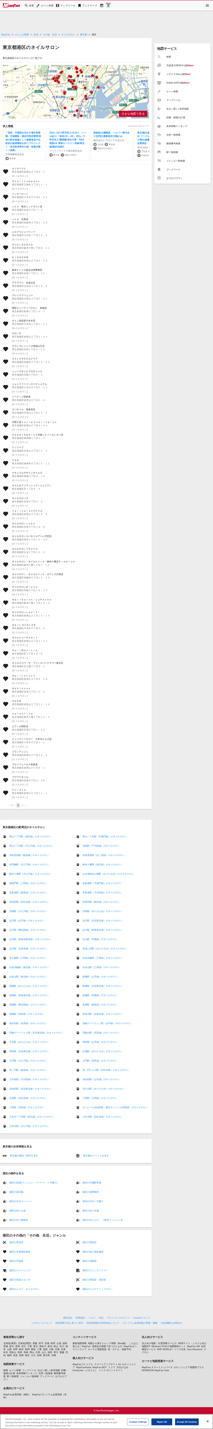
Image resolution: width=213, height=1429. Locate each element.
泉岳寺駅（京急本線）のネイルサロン (102, 1014)
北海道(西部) (24, 1343)
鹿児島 (46, 1355)
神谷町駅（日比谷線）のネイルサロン (29, 902)
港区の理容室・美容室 (94, 1279)
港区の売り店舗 (91, 1210)
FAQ (101, 1317)
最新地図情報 (80, 1343)
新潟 (50, 1346)
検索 (5, 1370)
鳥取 (20, 1352)
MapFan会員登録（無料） (17, 1394)
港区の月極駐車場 (92, 1182)
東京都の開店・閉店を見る (23, 1155)
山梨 (9, 1349)
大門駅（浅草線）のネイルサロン (100, 1060)
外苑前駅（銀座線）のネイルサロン (101, 902)
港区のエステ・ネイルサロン (24, 1289)
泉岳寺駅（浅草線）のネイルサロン (28, 1023)
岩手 (41, 1343)
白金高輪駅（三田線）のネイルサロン (102, 958)
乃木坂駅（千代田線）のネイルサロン (29, 1079)
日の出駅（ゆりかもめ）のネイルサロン (103, 1088)
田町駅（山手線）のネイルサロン (100, 1042)
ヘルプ (91, 1317)
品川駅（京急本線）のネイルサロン (28, 948)
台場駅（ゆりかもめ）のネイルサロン (102, 1051)
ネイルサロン (68, 34)
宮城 (47, 1343)
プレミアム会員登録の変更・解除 (140, 1323)
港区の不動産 (16, 1261)
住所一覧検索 (46, 1373)
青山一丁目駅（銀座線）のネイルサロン (30, 836)
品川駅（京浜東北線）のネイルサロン (102, 920)
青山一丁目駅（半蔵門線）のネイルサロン (105, 836)
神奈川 (42, 1346)
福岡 (9, 1355)
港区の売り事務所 (18, 1219)
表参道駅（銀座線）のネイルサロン (28, 892)
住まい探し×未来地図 (49, 1370)
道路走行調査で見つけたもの (107, 1346)
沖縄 (53, 1355)
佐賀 (15, 1355)
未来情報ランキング (26, 1373)
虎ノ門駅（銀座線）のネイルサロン (28, 1070)
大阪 (51, 1349)
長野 (15, 1349)
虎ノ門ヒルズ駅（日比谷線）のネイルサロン (106, 1070)
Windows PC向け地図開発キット (168, 1346)
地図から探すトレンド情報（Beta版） (108, 1343)
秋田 (53, 1343)
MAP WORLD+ (165, 1349)
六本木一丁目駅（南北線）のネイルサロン (31, 1116)
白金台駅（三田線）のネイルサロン (101, 967)
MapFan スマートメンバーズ (157, 1367)
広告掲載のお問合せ (171, 1323)
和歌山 (12, 1352)
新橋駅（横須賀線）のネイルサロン (28, 1004)
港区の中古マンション (21, 1201)
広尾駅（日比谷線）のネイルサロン (28, 1098)
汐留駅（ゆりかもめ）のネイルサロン (102, 911)
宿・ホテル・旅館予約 (119, 1349)
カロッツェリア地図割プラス (189, 1367)
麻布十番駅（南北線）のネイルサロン (102, 864)
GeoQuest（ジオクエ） (85, 1370)
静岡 (27, 1349)
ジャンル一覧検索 (29, 1376)
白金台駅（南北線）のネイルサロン (28, 976)
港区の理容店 (90, 1242)
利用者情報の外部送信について (103, 1323)
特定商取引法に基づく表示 (69, 1323)
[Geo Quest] (108, 5)
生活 (35, 34)
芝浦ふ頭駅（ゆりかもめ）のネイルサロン (105, 948)
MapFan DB (193, 1346)
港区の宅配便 (90, 1261)
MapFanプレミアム (83, 1364)
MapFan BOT (100, 1367)
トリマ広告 (180, 1349)
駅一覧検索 (13, 1376)
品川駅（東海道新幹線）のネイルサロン (30, 939)
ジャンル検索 (22, 34)
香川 (56, 1352)
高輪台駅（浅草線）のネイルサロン (101, 1032)
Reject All (162, 1421)
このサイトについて (41, 1323)
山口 (44, 1352)
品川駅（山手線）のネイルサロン (26, 920)
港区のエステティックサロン (98, 1289)
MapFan (5, 34)
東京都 (83, 34)
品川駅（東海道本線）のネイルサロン (102, 930)
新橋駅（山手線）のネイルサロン (100, 976)
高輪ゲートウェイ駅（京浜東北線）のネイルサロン (36, 1032)
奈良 (5, 1352)
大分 (33, 1355)
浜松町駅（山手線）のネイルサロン (101, 1079)
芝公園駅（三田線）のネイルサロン (28, 958)
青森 (35, 1343)
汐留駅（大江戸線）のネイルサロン (28, 911)
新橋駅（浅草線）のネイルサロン (26, 1014)
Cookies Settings (138, 1421)
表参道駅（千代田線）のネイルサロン (102, 892)
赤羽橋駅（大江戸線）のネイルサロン (29, 864)
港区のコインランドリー (95, 1270)
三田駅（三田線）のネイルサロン (100, 1098)
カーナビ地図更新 (97, 1349)
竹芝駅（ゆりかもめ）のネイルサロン (29, 1042)
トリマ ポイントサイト (111, 1370)
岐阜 (21, 1349)
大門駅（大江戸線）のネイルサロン (28, 1060)
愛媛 (62, 1352)
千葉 (29, 1346)
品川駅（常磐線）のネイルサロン (100, 939)
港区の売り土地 (17, 1210)
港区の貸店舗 (16, 1191)
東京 (35, 1346)
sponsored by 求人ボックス (138, 126)
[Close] (207, 1421)
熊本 (27, 1355)
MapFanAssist (83, 1367)
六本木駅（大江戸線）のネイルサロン (29, 1126)
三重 (39, 1349)
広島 (38, 1352)
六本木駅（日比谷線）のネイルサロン (102, 1116)
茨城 (5, 1346)
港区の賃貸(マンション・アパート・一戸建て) (33, 1182)
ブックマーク (47, 1376)
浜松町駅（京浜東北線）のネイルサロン (30, 1088)
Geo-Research (195, 1349)
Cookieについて (141, 1317)
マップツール (29, 1370)
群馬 (17, 1346)
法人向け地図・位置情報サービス (159, 1343)
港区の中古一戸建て (93, 1201)
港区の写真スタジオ (19, 1279)
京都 (57, 1349)
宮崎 (39, 1355)
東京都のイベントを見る (96, 1155)
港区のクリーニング (19, 1270)
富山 (56, 1346)
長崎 (21, 1355)
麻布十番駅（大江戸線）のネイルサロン (30, 873)
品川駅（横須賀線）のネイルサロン (28, 930)
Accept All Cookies (187, 1421)
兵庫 (63, 1349)
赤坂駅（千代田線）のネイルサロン (101, 845)
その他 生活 (50, 34)
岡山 (32, 1352)
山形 (59, 1343)
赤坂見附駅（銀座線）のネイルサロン (29, 855)
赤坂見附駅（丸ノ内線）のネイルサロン (103, 855)
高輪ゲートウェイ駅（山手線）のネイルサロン (107, 1023)
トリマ (111, 1367)
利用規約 (80, 1317)
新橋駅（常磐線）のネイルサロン (100, 995)
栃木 (11, 1346)
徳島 (50, 1352)
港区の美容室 (16, 1242)
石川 (62, 1346)
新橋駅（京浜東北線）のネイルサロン (102, 986)
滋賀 (45, 1349)
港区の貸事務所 (91, 1191)
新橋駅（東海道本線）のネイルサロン (29, 995)
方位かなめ (122, 1367)
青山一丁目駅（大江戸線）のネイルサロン (31, 845)
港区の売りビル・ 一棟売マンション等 (103, 1219)
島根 (26, 1352)
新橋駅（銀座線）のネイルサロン (100, 1004)
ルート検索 (15, 1370)
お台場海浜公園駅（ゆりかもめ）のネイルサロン (108, 873)
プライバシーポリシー (118, 1317)
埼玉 (23, 1346)
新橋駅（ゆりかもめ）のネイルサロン (29, 986)
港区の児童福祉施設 (19, 1251)
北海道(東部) (10, 1343)
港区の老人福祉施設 (93, 1251)
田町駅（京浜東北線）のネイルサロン (29, 1051)
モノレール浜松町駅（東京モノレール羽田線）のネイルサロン (115, 1107)
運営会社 (67, 1317)
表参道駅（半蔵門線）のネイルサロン (102, 883)
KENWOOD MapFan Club (155, 1370)
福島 (65, 1343)
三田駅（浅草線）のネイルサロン (26, 1107)
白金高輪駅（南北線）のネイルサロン (29, 967)
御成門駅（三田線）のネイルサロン (28, 883)
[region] (76, 91)
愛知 (33, 1349)
